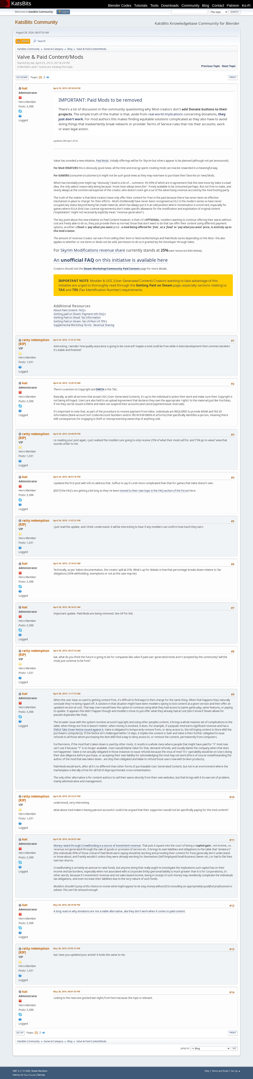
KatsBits (21, 4)
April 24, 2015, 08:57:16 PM (66, 476)
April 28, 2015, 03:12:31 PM (66, 796)
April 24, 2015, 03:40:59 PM (66, 433)
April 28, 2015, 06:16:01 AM (66, 607)
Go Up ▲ (235, 1070)
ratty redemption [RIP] (34, 342)
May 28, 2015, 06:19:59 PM (66, 904)
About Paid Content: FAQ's (70, 310)
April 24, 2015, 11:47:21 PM (66, 520)
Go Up (19, 1032)
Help (207, 1070)
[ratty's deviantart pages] (20, 366)
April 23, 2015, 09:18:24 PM (66, 88)
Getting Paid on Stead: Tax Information (77, 317)
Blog (205, 6)
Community (190, 6)
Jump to (185, 1048)
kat (24, 88)
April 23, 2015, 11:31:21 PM (66, 339)
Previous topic (210, 66)
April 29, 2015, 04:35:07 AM (66, 839)
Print (232, 77)
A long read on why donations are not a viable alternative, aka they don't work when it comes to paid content (119, 911)
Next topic (229, 66)
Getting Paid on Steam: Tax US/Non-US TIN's (80, 321)
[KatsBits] (20, 115)
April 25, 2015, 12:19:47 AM (66, 563)
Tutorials (140, 6)
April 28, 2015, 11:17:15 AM (66, 693)
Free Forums (29, 1075)
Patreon (233, 6)
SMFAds (16, 1075)
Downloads (170, 6)
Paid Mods (102, 160)
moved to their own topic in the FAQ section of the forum (154, 490)
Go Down (21, 77)
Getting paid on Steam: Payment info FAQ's (80, 314)
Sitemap (41, 1075)
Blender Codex (119, 6)
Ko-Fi (246, 6)
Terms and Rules (220, 1070)
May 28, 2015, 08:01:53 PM (66, 991)
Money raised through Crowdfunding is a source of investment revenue (97, 845)
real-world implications (165, 114)
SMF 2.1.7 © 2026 (21, 1071)
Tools (154, 6)
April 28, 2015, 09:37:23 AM (66, 650)
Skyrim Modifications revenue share (92, 250)
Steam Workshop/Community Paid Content (112, 268)
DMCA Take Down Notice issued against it (78, 729)
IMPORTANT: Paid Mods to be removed (100, 100)
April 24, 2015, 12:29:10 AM (66, 382)
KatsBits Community (36, 22)
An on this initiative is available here (111, 260)
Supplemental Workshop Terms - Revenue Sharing (84, 325)
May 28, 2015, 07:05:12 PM (66, 948)
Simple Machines (39, 1071)
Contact (218, 6)
